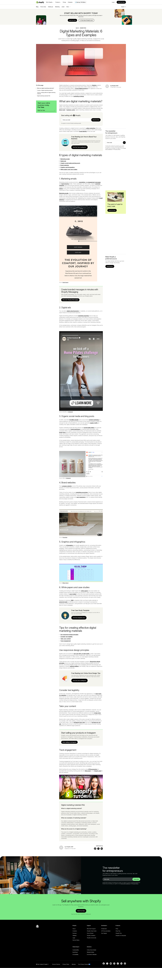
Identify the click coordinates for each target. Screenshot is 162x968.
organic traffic (94, 423)
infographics (69, 545)
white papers (84, 590)
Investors (75, 931)
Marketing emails (65, 159)
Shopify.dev (104, 928)
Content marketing (94, 419)
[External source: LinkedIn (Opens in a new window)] (121, 964)
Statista (94, 85)
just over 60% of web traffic (81, 653)
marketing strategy (78, 96)
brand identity (83, 131)
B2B (72, 600)
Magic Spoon (65, 582)
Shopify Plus (119, 933)
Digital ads (63, 161)
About (74, 928)
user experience (81, 497)
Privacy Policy (117, 149)
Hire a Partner (90, 933)
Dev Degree (104, 933)
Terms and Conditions (125, 883)
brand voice (62, 432)
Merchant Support (91, 928)
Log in (113, 2)
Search (122, 6)
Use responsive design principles (69, 634)
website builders (74, 666)
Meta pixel (88, 771)
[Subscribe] (124, 142)
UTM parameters (92, 769)
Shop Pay (118, 931)
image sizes (97, 713)
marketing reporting (83, 315)
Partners (75, 933)
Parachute (65, 537)
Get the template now (79, 617)
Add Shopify (110, 266)
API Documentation (105, 931)
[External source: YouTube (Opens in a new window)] (111, 964)
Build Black (75, 952)
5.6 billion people (73, 419)
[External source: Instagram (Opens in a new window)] (114, 964)
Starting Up (50, 6)
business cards (71, 110)
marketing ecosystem (82, 492)
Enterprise (70, 2)
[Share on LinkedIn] (102, 848)
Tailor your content (65, 638)
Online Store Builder (91, 950)
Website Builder (90, 952)
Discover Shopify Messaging (70, 299)
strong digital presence (81, 88)
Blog (37, 6)
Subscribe (136, 879)
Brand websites (64, 165)
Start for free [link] (96, 119)
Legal (74, 937)
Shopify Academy (91, 935)
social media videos (89, 427)
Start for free (121, 2)
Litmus (61, 188)
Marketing (57, 6)
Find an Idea (43, 6)
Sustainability (76, 950)
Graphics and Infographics (67, 167)
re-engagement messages (93, 182)
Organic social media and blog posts (70, 163)
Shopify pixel (97, 771)
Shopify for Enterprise (121, 935)
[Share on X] (98, 848)
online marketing (90, 128)
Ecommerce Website (92, 954)
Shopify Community (91, 937)
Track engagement (65, 641)
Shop (117, 928)
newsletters (82, 182)
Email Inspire (65, 282)
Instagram (70, 411)
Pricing (64, 2)
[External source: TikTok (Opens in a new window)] (118, 964)
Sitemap (74, 964)
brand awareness (75, 429)
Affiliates (75, 935)
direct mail (62, 110)
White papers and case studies (68, 169)
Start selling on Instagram (69, 742)
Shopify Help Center (92, 931)
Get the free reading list (79, 147)
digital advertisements (73, 311)
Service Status (76, 940)
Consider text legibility (66, 636)
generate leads (63, 602)
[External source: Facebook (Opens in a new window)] (104, 964)
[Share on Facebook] (95, 848)
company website (67, 486)
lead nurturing (65, 183)
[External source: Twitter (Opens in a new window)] (107, 964)
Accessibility (75, 954)
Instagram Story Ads (79, 722)
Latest (63, 6)
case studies (72, 594)
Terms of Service (56, 964)
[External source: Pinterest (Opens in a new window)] (125, 964)
